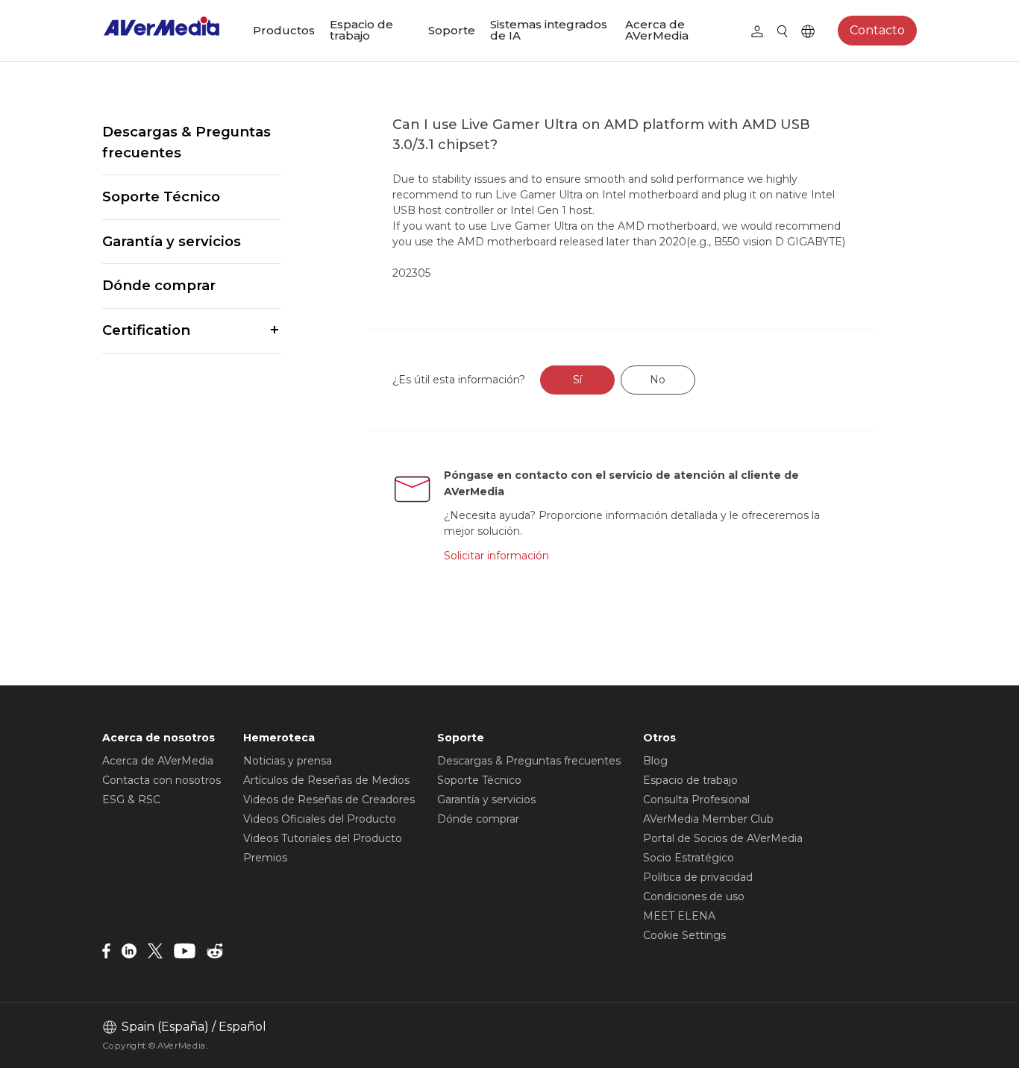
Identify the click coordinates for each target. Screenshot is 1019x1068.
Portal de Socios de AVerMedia (723, 838)
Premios (265, 857)
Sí (577, 379)
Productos (284, 30)
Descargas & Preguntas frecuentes (186, 142)
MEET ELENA (679, 916)
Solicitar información (496, 555)
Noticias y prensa (287, 760)
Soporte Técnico (161, 196)
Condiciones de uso (693, 896)
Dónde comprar (159, 285)
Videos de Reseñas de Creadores (329, 799)
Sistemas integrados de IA (548, 30)
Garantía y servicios (171, 241)
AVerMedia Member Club (708, 819)
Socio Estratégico (688, 857)
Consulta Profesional (696, 799)
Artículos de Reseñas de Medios (326, 780)
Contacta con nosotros (161, 780)
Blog (655, 760)
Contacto (877, 30)
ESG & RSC (131, 799)
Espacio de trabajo (361, 30)
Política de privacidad (698, 877)
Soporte (451, 30)
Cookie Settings (684, 935)
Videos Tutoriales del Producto (322, 838)
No (657, 379)
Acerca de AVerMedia (657, 30)
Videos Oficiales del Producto (319, 819)
